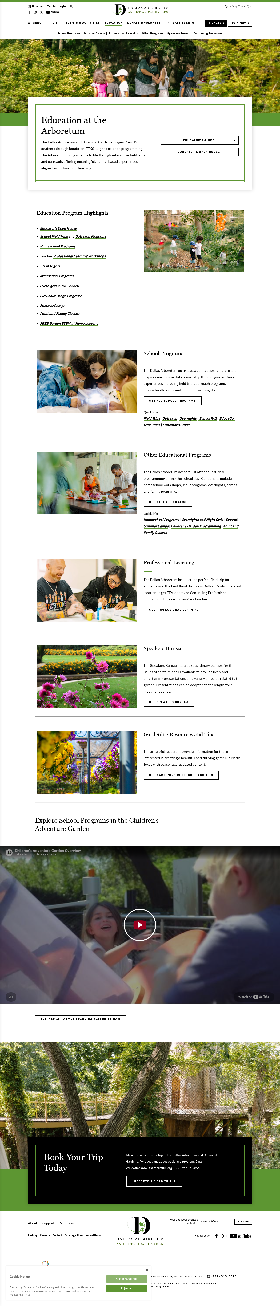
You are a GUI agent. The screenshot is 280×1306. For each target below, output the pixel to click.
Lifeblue (165, 1287)
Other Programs (152, 33)
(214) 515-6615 (224, 1276)
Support (48, 1223)
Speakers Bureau (178, 33)
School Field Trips (54, 236)
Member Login (56, 6)
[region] (78, 1283)
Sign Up (243, 1222)
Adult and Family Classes (59, 314)
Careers (45, 1235)
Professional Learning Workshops (79, 256)
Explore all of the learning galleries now (80, 1019)
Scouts (231, 520)
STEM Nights (50, 266)
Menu (37, 23)
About (32, 1223)
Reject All (126, 1288)
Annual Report (94, 1235)
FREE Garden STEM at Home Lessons (69, 323)
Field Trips (152, 418)
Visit (57, 23)
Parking (32, 1235)
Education (114, 23)
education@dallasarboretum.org (149, 1168)
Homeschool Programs (57, 246)
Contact (57, 1235)
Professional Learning (123, 33)
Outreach (169, 418)
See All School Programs (172, 400)
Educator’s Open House (199, 152)
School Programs (69, 33)
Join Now (239, 23)
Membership (69, 1223)
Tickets (215, 23)
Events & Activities (83, 23)
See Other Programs (167, 502)
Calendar (38, 6)
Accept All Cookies (127, 1279)
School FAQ (207, 418)
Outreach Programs (90, 236)
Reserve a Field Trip (153, 1181)
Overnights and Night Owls (202, 520)
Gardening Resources (208, 33)
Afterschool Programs (57, 276)
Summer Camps (94, 33)
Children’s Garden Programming (196, 526)
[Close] (147, 1270)
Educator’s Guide (199, 140)
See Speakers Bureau (168, 702)
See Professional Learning (174, 610)
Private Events (180, 23)
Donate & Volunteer (145, 23)
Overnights (48, 286)
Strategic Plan (74, 1235)
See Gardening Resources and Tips (181, 775)
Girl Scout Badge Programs (61, 296)
